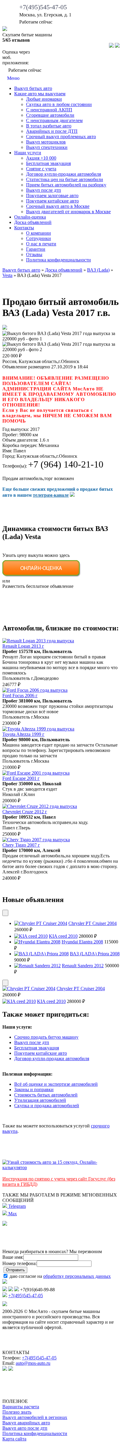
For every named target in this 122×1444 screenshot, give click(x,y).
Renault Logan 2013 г (23, 646)
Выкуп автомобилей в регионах (34, 1417)
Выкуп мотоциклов (46, 141)
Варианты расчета (20, 1406)
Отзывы (34, 254)
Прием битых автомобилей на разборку (66, 184)
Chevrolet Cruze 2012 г (24, 811)
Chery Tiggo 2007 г (21, 845)
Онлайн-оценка (30, 216)
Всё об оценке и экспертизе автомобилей (56, 1084)
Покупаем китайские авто (52, 200)
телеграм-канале (51, 495)
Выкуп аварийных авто (26, 1422)
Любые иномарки (44, 99)
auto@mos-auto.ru (33, 1363)
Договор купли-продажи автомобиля (63, 174)
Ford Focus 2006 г (20, 695)
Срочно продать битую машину (46, 1037)
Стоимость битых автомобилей (46, 1094)
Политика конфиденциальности (58, 259)
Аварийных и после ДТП (52, 131)
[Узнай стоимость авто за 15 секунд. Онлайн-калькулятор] (61, 1167)
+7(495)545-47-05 (43, 7)
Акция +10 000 (41, 158)
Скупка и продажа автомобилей (46, 1105)
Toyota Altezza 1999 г (23, 734)
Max (12, 1213)
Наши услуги (27, 152)
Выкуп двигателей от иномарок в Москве (68, 211)
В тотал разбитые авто (48, 125)
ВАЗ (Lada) (98, 269)
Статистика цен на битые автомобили (64, 179)
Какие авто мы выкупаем (39, 93)
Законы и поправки (34, 1089)
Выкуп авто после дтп (24, 1428)
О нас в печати (41, 243)
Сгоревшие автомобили (50, 115)
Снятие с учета (41, 168)
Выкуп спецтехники (47, 147)
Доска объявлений (33, 222)
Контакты (24, 227)
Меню (13, 78)
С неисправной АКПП (49, 109)
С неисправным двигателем (54, 120)
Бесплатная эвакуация (48, 163)
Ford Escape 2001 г (21, 778)
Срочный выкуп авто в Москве (57, 206)
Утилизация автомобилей (40, 1100)
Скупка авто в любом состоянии (59, 104)
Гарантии (35, 249)
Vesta (7, 275)
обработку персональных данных (77, 1276)
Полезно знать (16, 1412)
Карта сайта (14, 1438)
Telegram (16, 1206)
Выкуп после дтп (43, 190)
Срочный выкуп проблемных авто (61, 136)
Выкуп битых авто (33, 88)
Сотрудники (38, 238)
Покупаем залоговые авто (52, 195)
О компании (38, 233)
